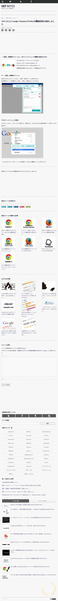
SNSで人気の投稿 (42, 500)
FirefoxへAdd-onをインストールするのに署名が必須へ (49, 249)
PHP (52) (11, 454)
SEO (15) (46, 458)
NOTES (8, 6)
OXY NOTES (5, 599)
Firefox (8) (28, 439)
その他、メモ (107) (28, 474)
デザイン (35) (28, 470)
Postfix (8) (46, 454)
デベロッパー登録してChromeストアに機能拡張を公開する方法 (29, 232)
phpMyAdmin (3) (29, 454)
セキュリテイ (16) (11, 470)
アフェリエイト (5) (46, 466)
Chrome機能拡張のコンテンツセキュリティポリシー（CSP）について (8, 267)
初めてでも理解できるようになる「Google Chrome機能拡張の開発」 (8, 232)
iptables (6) (28, 443)
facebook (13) (11, 439)
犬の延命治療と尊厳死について (10, 482)
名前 (2, 378)
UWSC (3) (28, 462)
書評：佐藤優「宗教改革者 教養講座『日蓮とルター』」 (16, 488)
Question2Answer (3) (28, 458)
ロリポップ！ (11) (46, 470)
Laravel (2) (28, 447)
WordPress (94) (11, 466)
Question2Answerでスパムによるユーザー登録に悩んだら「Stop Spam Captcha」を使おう (24, 494)
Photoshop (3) (46, 450)
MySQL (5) (10, 450)
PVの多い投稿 (15, 500)
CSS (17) (11, 435)
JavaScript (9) (46, 443)
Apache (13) (11, 431)
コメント (3, 355)
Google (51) (46, 439)
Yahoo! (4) (28, 466)
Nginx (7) (29, 450)
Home (2, 18)
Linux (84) (46, 447)
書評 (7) (11, 474)
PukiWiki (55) (11, 458)
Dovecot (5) (28, 435)
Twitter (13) (11, 462)
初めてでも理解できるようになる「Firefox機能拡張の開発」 (49, 231)
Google (10, 18)
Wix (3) (46, 462)
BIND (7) (29, 431)
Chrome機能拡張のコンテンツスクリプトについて (8, 249)
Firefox (7, 18)
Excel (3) (46, 435)
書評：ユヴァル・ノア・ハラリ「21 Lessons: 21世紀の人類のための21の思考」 (22, 485)
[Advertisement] (29, 43)
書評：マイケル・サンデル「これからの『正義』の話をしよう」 (18, 491)
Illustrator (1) (11, 443)
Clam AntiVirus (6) (46, 431)
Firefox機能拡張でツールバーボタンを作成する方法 (29, 249)
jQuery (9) (11, 447)
